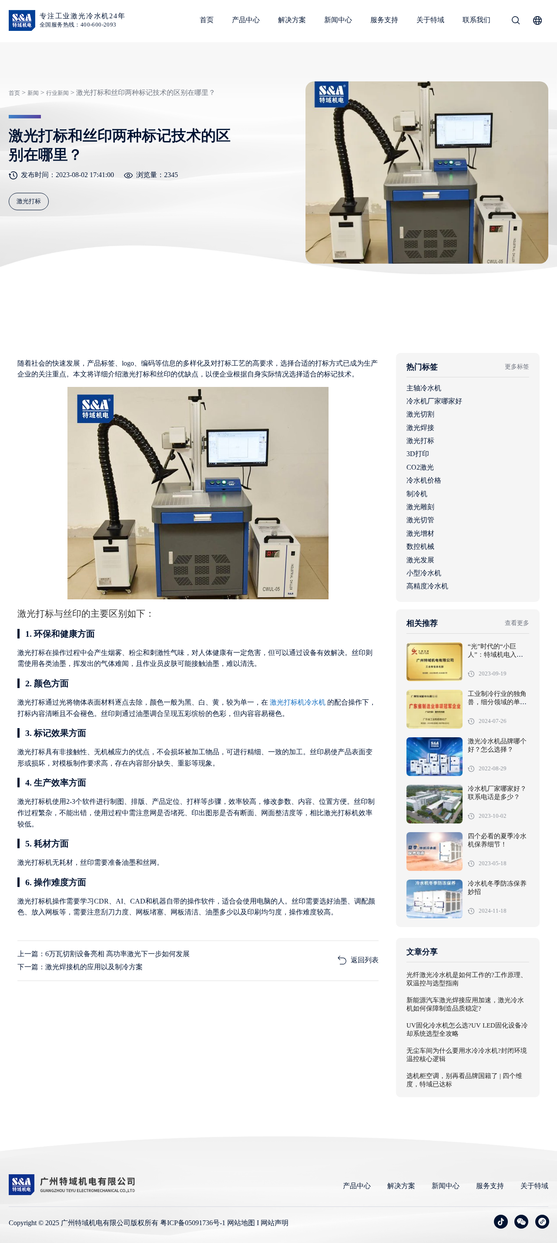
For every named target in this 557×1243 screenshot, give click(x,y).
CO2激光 (420, 467)
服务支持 (384, 20)
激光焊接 (420, 427)
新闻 (33, 93)
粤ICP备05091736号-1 (192, 1222)
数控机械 (420, 546)
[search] (515, 22)
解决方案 (292, 20)
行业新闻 (57, 93)
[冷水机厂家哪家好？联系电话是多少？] (434, 804)
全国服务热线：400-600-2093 (78, 24)
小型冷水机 (423, 573)
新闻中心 (338, 20)
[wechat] (521, 1222)
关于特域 (430, 20)
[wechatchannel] (542, 1222)
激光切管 (420, 520)
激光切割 (420, 414)
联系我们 (476, 20)
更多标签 (517, 366)
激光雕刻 (420, 507)
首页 (207, 20)
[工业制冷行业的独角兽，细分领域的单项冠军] (434, 709)
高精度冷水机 (427, 586)
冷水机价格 (423, 480)
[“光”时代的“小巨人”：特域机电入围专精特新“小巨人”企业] (434, 661)
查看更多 (517, 623)
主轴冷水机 (423, 388)
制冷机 (416, 493)
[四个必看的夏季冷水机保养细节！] (434, 851)
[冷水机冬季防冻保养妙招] (434, 899)
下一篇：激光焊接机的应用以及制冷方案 (80, 967)
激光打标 (420, 440)
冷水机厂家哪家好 (434, 401)
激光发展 (420, 560)
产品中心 (246, 20)
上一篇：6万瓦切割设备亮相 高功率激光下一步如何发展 (103, 953)
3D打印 (417, 453)
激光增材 (420, 533)
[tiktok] (501, 1222)
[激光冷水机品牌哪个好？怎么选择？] (434, 756)
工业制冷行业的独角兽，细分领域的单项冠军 (497, 702)
